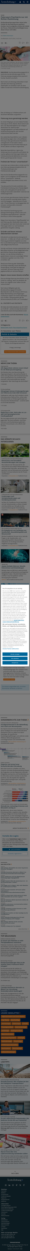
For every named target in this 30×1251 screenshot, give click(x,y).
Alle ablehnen (15, 658)
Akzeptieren (15, 662)
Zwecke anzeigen (15, 654)
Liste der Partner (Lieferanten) (10, 648)
